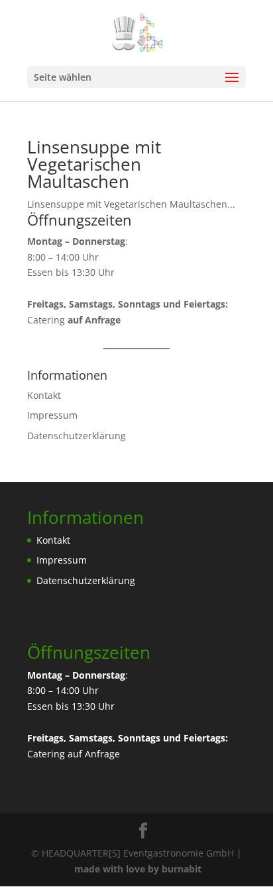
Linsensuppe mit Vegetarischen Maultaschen (94, 164)
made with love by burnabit (137, 869)
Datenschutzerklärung (76, 435)
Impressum (52, 415)
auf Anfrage (94, 753)
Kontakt (44, 395)
